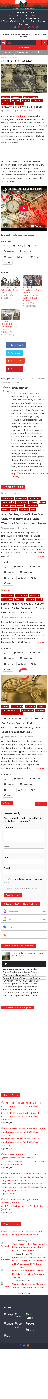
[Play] (6, 964)
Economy (5, 100)
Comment (9, 827)
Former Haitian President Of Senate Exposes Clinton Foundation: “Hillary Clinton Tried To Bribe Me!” (22, 608)
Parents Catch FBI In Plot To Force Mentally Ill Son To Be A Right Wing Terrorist (28, 1274)
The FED (16, 382)
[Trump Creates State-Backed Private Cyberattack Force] (30, 1330)
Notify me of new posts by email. (22, 888)
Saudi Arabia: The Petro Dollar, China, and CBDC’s (9, 290)
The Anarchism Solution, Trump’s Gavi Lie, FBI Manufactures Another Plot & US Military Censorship (22, 1142)
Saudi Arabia (6, 382)
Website (7, 868)
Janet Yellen (27, 379)
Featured (15, 100)
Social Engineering (9, 510)
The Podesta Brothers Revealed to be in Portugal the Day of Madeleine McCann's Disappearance (29, 1247)
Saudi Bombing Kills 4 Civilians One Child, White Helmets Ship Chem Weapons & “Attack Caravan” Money (23, 519)
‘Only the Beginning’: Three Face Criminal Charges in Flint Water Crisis (8, 803)
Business (5, 97)
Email (7, 857)
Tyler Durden (27, 617)
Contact (24, 15)
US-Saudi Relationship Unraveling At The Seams (9, 325)
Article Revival (21, 595)
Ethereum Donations (11, 21)
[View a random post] (44, 42)
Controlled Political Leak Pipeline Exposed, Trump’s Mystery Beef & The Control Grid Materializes (20, 1116)
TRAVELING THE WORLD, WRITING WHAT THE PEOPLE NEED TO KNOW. (24, 35)
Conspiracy (16, 97)
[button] (38, 42)
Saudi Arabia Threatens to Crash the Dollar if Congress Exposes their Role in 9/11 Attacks (32, 294)
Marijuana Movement (10, 710)
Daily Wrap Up (7, 498)
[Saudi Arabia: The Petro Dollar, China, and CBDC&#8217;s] (10, 280)
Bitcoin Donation (15, 18)
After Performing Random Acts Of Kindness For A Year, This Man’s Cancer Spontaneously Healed (42, 803)
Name (7, 846)
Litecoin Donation (33, 18)
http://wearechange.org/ (22, 235)
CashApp (41, 21)
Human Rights (8, 502)
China (13, 379)
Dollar (18, 379)
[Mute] (6, 985)
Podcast (33, 502)
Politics (42, 502)
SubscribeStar (28, 21)
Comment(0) (35, 111)
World (33, 510)
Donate (34, 15)
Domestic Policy (30, 97)
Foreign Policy (34, 498)
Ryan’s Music (24, 24)
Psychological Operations (12, 506)
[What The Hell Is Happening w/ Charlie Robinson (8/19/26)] (19, 1325)
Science (5, 706)
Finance (25, 100)
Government (37, 100)
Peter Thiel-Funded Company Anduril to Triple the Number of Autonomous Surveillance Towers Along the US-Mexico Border (23, 1187)
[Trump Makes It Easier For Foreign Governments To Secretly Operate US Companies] (30, 1324)
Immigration (22, 502)
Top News (19, 104)
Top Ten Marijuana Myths (12, 714)
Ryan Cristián (22, 111)
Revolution (19, 599)
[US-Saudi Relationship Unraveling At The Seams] (10, 314)
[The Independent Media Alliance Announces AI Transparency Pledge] (7, 1336)
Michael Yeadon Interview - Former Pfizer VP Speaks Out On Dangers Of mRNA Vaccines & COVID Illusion (29, 1260)
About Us (14, 15)
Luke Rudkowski (20, 116)
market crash (39, 379)
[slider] (7, 990)
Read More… (40, 556)
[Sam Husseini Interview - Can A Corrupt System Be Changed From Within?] (30, 1316)
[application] (24, 964)
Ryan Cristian (7, 104)
